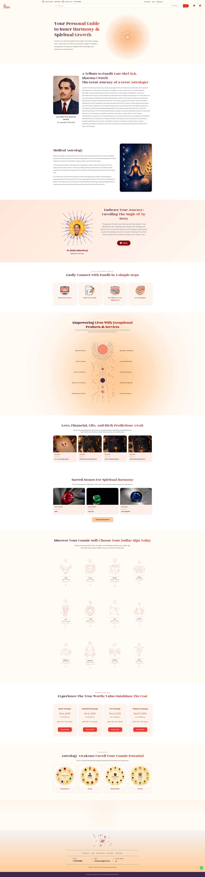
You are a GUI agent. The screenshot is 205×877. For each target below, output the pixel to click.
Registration (159, 1)
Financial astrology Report (88, 451)
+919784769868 (77, 852)
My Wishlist (110, 845)
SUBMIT (118, 818)
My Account (86, 845)
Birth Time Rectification (137, 451)
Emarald (91, 503)
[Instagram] (116, 853)
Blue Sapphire (125, 503)
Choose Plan (65, 721)
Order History (100, 845)
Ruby (56, 503)
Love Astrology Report (62, 451)
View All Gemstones (102, 511)
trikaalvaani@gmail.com (102, 852)
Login (153, 1)
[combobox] (176, 5)
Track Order (147, 1)
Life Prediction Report (112, 451)
